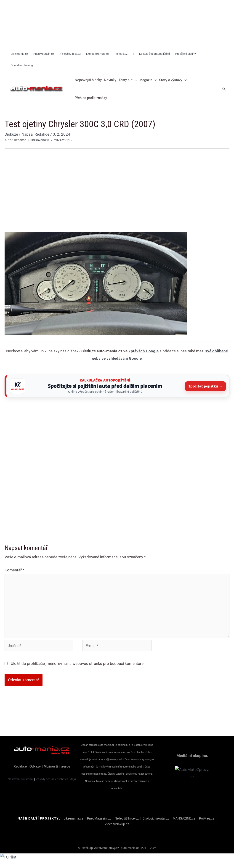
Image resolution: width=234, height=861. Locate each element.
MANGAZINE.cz (184, 818)
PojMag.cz (206, 818)
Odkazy (35, 766)
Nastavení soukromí (20, 779)
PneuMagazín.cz (99, 818)
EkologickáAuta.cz (156, 818)
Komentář (14, 570)
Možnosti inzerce (57, 766)
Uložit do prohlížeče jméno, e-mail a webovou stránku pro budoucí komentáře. (77, 663)
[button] (135, 80)
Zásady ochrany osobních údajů (56, 779)
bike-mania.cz (73, 818)
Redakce (20, 766)
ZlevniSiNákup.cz (117, 824)
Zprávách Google (143, 351)
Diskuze (11, 134)
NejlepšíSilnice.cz (127, 818)
